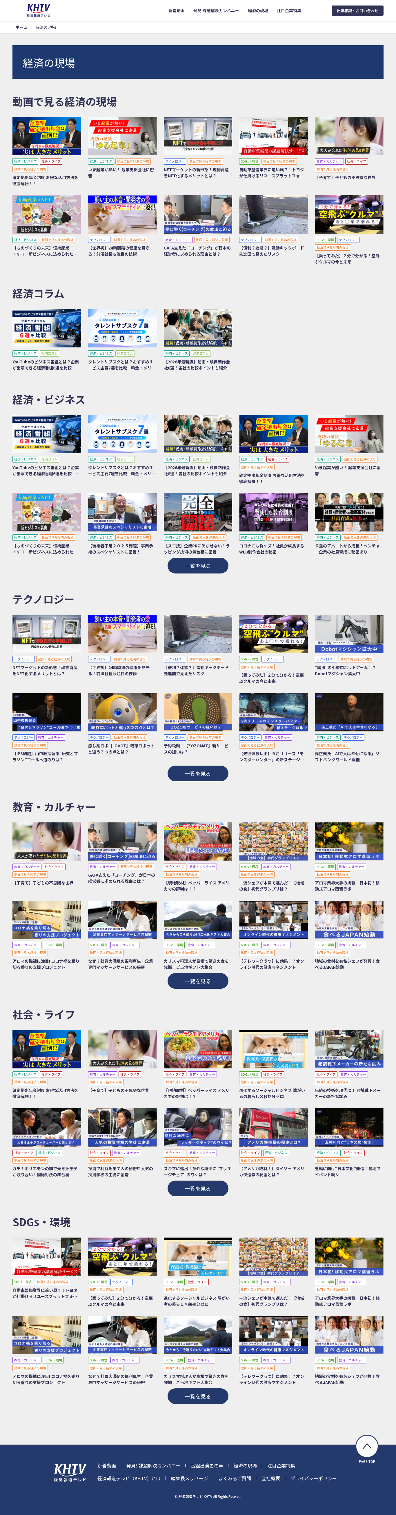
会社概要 (270, 1478)
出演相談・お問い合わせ (357, 10)
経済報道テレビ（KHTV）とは (129, 1478)
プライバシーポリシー (313, 1478)
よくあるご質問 (235, 1478)
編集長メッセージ (189, 1478)
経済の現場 (245, 1465)
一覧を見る (198, 565)
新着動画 (106, 1465)
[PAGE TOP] (367, 1446)
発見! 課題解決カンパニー (153, 1465)
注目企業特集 (281, 1465)
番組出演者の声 (207, 1465)
